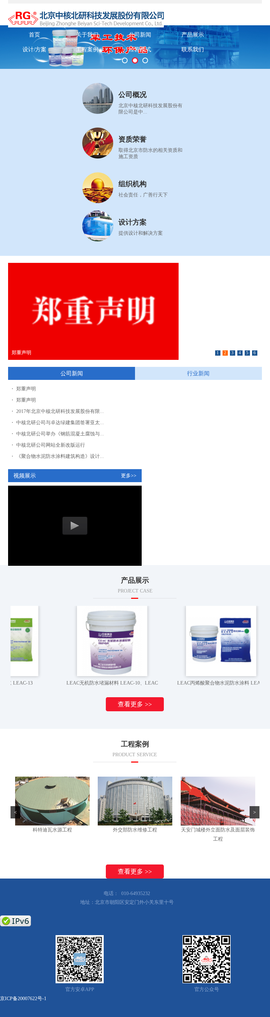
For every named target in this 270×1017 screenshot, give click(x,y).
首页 (34, 35)
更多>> (128, 475)
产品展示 (192, 35)
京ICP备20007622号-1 (23, 998)
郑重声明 (24, 388)
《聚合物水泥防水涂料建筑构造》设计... (58, 456)
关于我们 (87, 35)
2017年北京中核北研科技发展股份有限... (58, 411)
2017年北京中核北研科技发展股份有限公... (58, 352)
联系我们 (192, 49)
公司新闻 (140, 35)
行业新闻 (198, 373)
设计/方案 (34, 49)
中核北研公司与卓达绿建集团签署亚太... (58, 422)
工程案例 (87, 49)
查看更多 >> (135, 704)
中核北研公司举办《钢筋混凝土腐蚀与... (58, 433)
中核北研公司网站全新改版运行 (48, 445)
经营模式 (140, 49)
